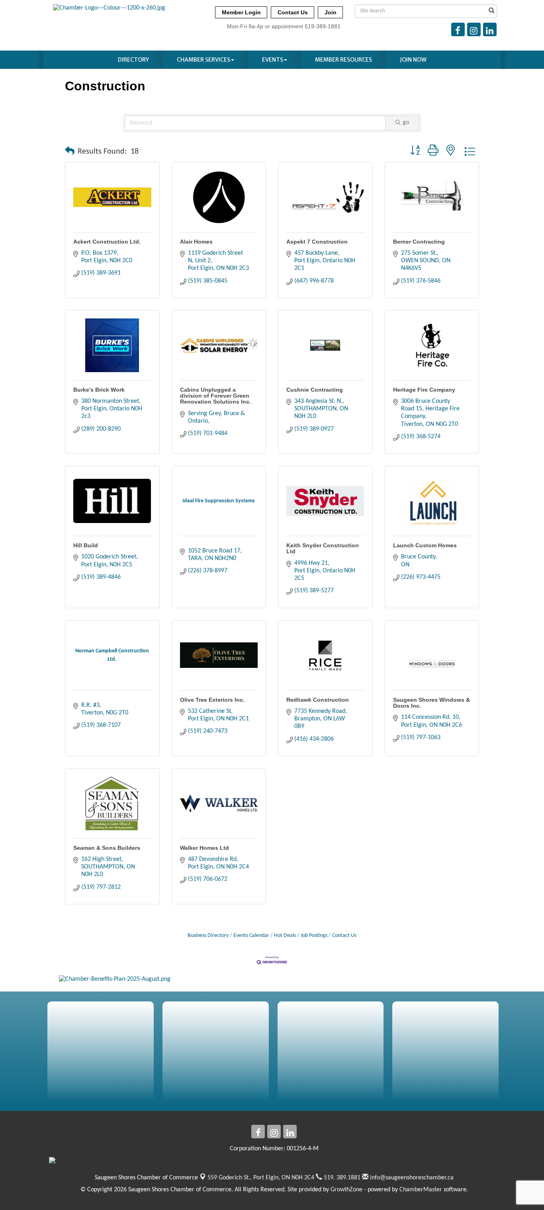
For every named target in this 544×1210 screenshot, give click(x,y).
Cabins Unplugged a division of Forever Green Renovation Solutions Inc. (215, 395)
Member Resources (343, 59)
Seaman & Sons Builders (106, 848)
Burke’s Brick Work (99, 389)
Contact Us (344, 935)
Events (272, 59)
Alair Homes (196, 241)
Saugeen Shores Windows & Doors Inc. (431, 703)
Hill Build (85, 545)
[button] (69, 151)
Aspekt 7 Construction (317, 241)
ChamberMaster (420, 1190)
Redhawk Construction (317, 700)
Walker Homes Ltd (204, 848)
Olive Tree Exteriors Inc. (212, 700)
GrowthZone (346, 1190)
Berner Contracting (419, 241)
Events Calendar (251, 935)
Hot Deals (285, 935)
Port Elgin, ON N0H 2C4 (260, 1178)
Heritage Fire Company (424, 389)
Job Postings (314, 935)
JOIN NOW (413, 59)
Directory (133, 59)
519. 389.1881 (341, 1178)
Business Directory (208, 935)
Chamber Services (203, 59)
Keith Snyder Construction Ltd (322, 548)
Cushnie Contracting (314, 389)
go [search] (406, 122)
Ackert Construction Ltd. (107, 241)
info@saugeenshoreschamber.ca (411, 1178)
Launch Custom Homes (425, 545)
